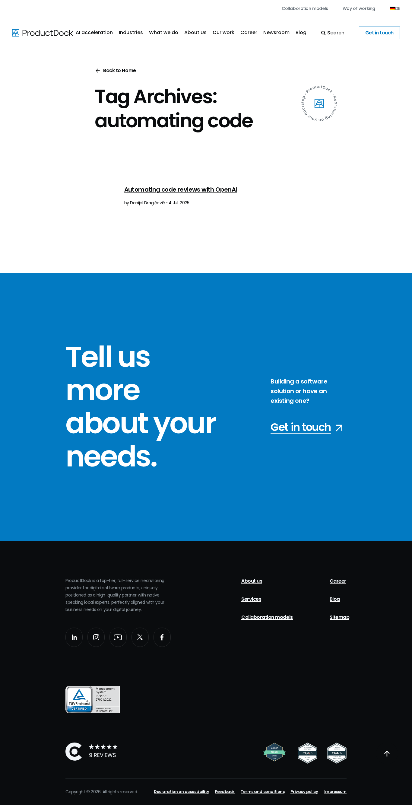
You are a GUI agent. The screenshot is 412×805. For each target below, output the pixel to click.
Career (248, 32)
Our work (223, 32)
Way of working (359, 8)
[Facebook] (162, 637)
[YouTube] (118, 637)
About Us (195, 32)
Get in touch (379, 32)
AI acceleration (94, 32)
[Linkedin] (74, 637)
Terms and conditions (263, 791)
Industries (131, 32)
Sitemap (340, 617)
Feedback (225, 791)
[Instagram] (96, 637)
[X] (140, 637)
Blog (301, 32)
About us (251, 581)
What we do (163, 32)
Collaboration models (305, 8)
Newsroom (276, 32)
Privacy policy (304, 791)
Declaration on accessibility (181, 791)
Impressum (335, 791)
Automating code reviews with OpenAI (180, 189)
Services (251, 599)
